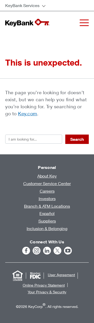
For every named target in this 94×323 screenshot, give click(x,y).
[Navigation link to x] (57, 251)
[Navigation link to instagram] (36, 251)
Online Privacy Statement (44, 285)
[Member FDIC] (35, 275)
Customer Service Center (47, 183)
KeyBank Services (22, 5)
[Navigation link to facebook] (26, 251)
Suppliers (47, 220)
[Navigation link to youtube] (68, 251)
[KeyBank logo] (27, 22)
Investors (47, 198)
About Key (47, 175)
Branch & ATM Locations (47, 206)
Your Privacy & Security (47, 292)
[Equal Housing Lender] (17, 275)
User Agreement (61, 275)
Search (77, 139)
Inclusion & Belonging (47, 228)
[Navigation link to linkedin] (47, 251)
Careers (47, 190)
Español (47, 213)
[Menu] (84, 23)
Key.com (27, 113)
